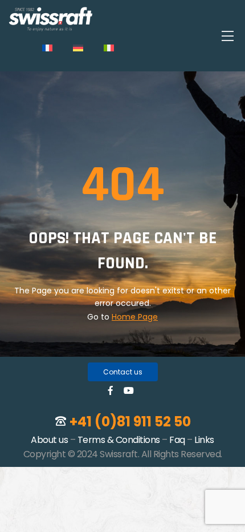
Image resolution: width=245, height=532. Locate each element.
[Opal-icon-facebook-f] (110, 390)
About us (49, 439)
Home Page (135, 317)
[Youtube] (129, 390)
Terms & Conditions (118, 439)
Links (204, 439)
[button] (123, 371)
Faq (177, 439)
